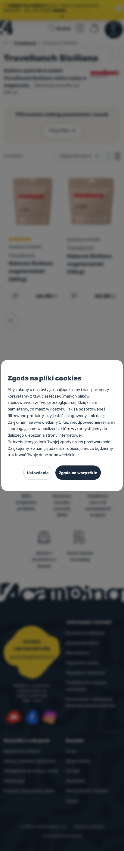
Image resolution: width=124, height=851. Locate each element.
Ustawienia (38, 473)
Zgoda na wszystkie (78, 473)
